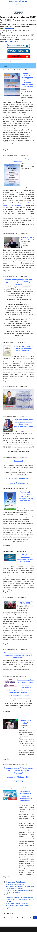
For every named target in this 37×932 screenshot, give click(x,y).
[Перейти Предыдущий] (9, 917)
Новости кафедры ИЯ (9, 342)
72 (13, 918)
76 (30, 918)
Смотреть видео (18, 781)
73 (17, 918)
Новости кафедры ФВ (9, 551)
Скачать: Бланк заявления (18, 483)
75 (26, 918)
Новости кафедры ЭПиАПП (10, 155)
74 (22, 918)
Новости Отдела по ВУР (10, 70)
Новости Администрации (10, 233)
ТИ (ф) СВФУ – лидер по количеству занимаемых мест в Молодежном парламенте (18, 906)
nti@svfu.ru (9, 29)
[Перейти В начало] (5, 917)
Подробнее (6, 150)
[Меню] (5, 65)
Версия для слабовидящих (18, 1)
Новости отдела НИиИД (10, 676)
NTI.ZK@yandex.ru (11, 41)
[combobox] (11, 61)
